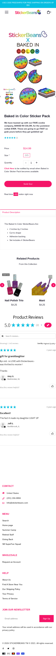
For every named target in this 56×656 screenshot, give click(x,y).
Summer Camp (9, 530)
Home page (7, 525)
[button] (41, 325)
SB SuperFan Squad (11, 544)
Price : (7, 148)
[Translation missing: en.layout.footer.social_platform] (3, 648)
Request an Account (11, 562)
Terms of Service (10, 598)
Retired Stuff (8, 535)
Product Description (11, 212)
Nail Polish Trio (14, 300)
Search (5, 520)
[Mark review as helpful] (52, 386)
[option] (28, 57)
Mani (42, 300)
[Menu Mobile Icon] (6, 12)
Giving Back (7, 539)
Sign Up (46, 618)
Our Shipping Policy (11, 589)
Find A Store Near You (12, 584)
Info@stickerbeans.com (17, 503)
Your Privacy (8, 594)
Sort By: (40, 343)
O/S (26, 155)
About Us (6, 580)
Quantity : (8, 162)
